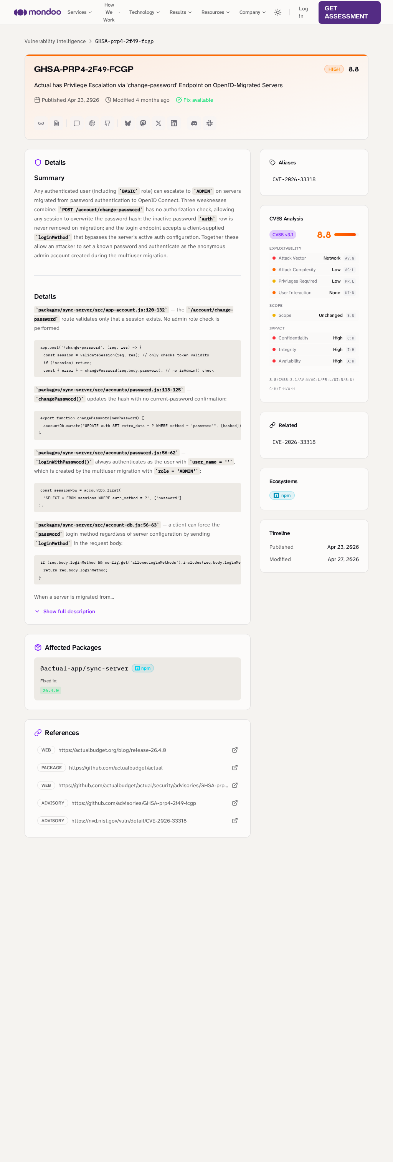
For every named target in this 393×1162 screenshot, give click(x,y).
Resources (212, 12)
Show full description (69, 611)
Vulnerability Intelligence (55, 41)
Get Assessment (346, 12)
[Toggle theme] (278, 12)
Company (249, 12)
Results (178, 12)
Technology (141, 12)
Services (77, 12)
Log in (303, 12)
